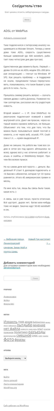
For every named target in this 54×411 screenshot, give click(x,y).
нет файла (12, 328)
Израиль (11, 321)
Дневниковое (10, 296)
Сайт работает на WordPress (16, 405)
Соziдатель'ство (27, 6)
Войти (6, 377)
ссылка (45, 336)
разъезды (36, 331)
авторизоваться (12, 267)
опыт (40, 328)
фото (9, 339)
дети (6, 325)
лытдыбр (24, 324)
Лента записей (10, 380)
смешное (23, 335)
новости (24, 329)
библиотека (39, 322)
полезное (8, 332)
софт (40, 336)
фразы (20, 339)
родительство (10, 336)
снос (35, 335)
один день (32, 329)
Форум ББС (9, 304)
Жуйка (7, 300)
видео (47, 322)
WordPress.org (10, 387)
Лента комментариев (14, 384)
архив (28, 322)
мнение (39, 325)
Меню (27, 19)
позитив (47, 329)
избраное (12, 326)
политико (21, 332)
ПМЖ (21, 322)
